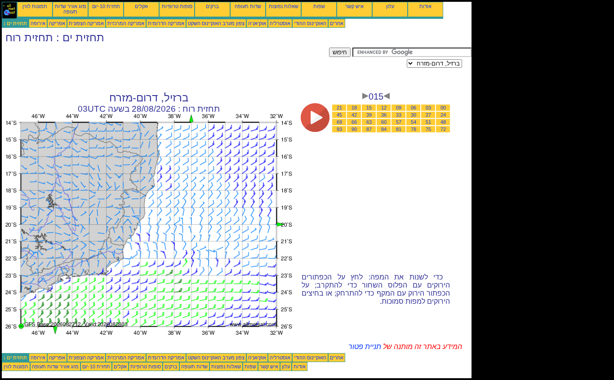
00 (443, 107)
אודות (425, 6)
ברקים (212, 6)
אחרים (336, 23)
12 (384, 107)
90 (354, 129)
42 (354, 115)
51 (428, 122)
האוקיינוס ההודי (310, 23)
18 (354, 107)
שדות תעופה (248, 6)
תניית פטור (364, 346)
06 (413, 107)
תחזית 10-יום (106, 6)
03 (428, 107)
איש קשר (354, 6)
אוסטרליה (280, 23)
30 (413, 115)
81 (398, 129)
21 (339, 107)
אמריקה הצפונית (86, 23)
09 (398, 107)
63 (369, 122)
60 (384, 122)
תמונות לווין (34, 6)
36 (384, 115)
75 (428, 129)
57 (398, 122)
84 (384, 129)
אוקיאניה (257, 23)
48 (443, 122)
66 (354, 122)
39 (369, 115)
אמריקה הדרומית (166, 23)
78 (413, 129)
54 (413, 122)
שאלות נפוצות (283, 6)
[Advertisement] (165, 68)
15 (369, 107)
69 (339, 122)
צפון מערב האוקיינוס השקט (216, 23)
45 (339, 115)
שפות (319, 6)
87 (369, 129)
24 (443, 115)
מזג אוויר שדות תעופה (70, 9)
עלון (390, 6)
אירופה (38, 23)
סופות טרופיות (177, 6)
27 (428, 115)
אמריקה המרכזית (125, 23)
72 (443, 129)
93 (339, 129)
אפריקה (57, 23)
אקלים (141, 6)
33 (398, 115)
